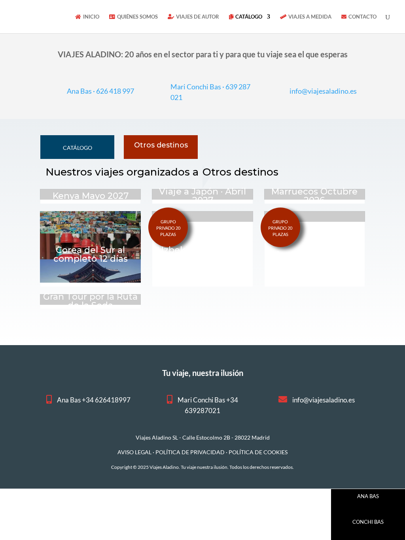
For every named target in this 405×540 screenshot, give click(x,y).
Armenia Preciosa (314, 254)
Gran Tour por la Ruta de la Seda (90, 301)
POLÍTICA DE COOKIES (258, 452)
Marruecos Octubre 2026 (314, 196)
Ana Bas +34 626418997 (94, 400)
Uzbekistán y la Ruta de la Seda (202, 254)
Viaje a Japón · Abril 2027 (202, 196)
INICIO (91, 17)
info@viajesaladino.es (323, 91)
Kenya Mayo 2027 (91, 196)
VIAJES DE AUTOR (197, 17)
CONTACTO (362, 17)
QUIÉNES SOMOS (137, 17)
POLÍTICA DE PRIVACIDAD (190, 452)
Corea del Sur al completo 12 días (90, 254)
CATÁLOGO (248, 17)
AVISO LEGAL (134, 452)
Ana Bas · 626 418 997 (100, 91)
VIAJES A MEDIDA (309, 17)
